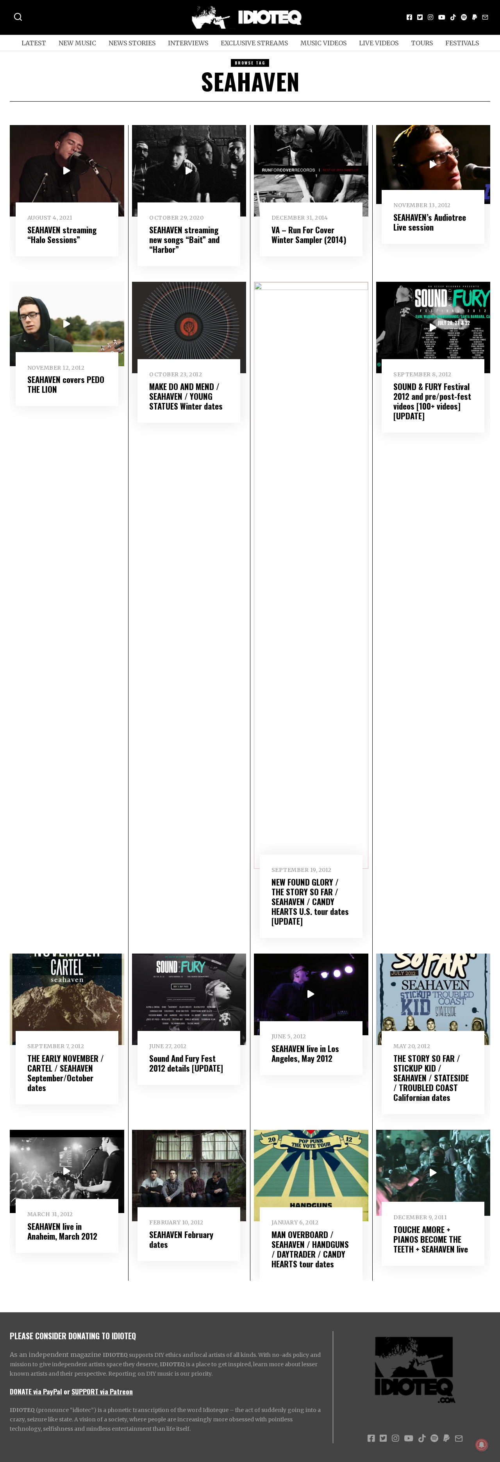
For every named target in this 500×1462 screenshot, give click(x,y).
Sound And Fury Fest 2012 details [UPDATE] (186, 1063)
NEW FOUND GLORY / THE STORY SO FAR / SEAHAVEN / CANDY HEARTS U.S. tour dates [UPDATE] (310, 901)
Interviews (188, 43)
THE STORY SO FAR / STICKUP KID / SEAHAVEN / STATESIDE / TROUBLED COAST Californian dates (431, 1077)
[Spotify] (464, 17)
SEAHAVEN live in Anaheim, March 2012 (62, 1231)
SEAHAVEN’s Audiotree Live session (429, 222)
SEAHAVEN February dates (181, 1239)
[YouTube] (441, 17)
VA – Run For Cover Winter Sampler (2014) (308, 234)
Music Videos (323, 43)
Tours (422, 43)
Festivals (462, 43)
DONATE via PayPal (36, 1391)
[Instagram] (430, 17)
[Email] (485, 17)
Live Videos (378, 43)
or (66, 1391)
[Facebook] (409, 17)
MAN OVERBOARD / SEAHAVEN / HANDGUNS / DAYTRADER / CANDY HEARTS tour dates (310, 1249)
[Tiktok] (453, 17)
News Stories (132, 43)
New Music (77, 43)
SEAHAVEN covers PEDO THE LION (65, 384)
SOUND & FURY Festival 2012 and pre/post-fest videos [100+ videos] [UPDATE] (432, 401)
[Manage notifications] (481, 1445)
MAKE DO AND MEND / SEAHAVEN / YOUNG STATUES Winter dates (186, 396)
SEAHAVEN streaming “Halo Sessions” (61, 234)
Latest (33, 43)
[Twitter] (420, 17)
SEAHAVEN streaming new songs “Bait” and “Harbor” (184, 239)
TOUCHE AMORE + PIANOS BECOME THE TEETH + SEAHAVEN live (430, 1239)
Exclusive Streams (254, 43)
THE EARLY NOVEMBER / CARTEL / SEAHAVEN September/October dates (65, 1072)
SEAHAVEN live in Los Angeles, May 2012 (305, 1053)
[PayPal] (474, 17)
